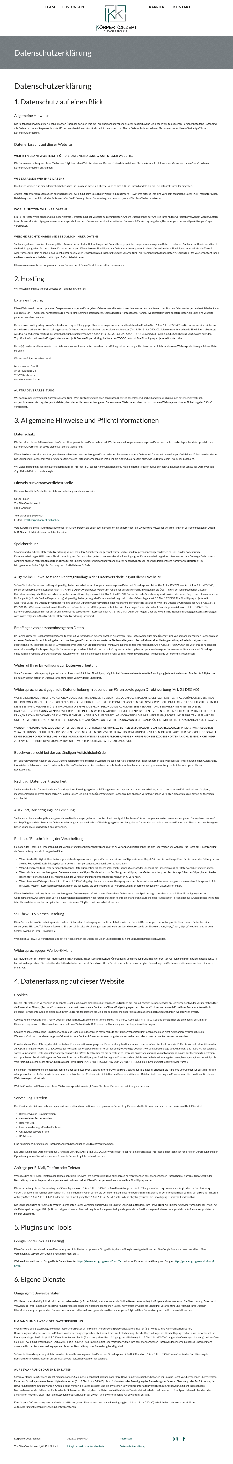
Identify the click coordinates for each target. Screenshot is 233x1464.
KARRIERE (157, 7)
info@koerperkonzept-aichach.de (41, 519)
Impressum (126, 1438)
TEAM (50, 7)
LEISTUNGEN (73, 7)
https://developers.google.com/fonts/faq (99, 1261)
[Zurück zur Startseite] (116, 18)
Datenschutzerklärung (132, 1446)
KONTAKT (182, 7)
